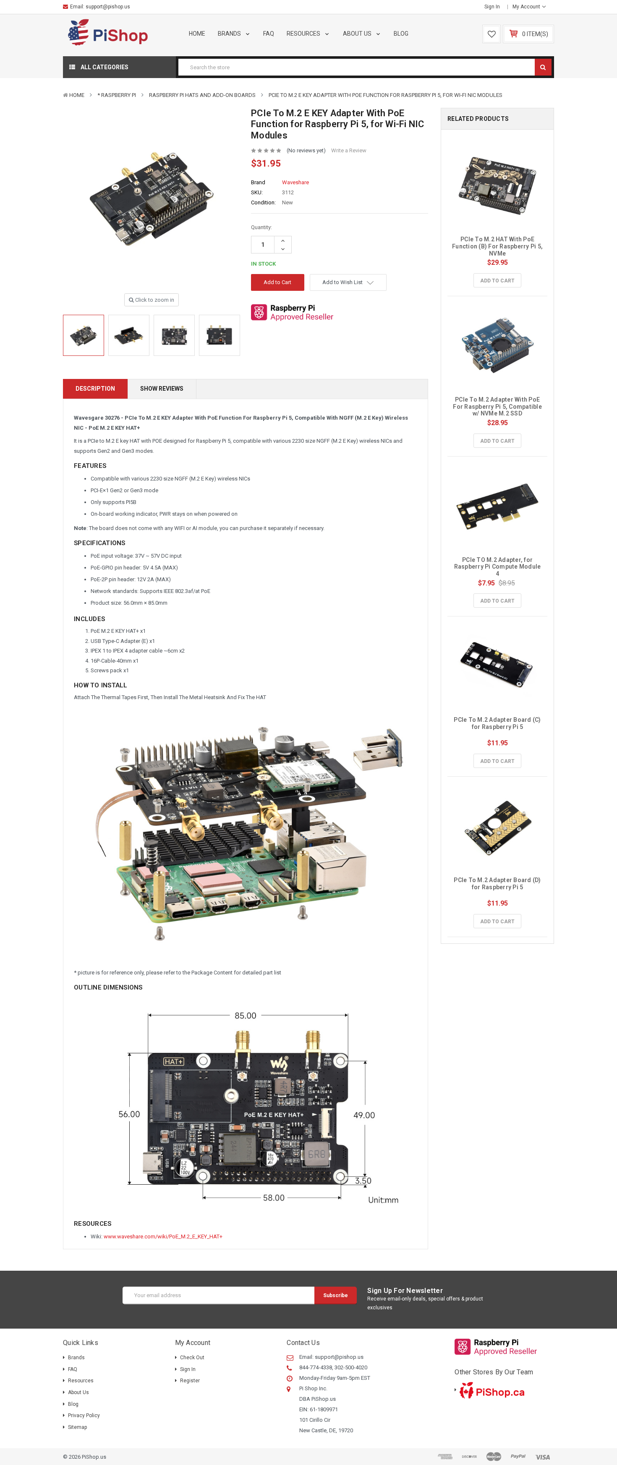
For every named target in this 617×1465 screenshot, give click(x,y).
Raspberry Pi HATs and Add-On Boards (202, 95)
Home (197, 33)
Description (95, 388)
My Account (526, 7)
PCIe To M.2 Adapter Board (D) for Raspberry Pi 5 (498, 883)
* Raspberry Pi (116, 95)
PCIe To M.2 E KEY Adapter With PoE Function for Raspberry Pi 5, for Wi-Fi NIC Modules (385, 95)
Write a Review (348, 150)
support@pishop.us (108, 7)
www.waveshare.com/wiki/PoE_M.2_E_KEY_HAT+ (163, 1236)
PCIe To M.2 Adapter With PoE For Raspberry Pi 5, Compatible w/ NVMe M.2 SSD (498, 406)
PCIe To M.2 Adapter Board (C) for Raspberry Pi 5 (498, 723)
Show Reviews (161, 388)
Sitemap (77, 1427)
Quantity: (261, 227)
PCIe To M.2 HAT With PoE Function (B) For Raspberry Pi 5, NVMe (498, 246)
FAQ (268, 33)
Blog (401, 33)
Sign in (492, 7)
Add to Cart (497, 281)
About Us (358, 33)
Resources (304, 33)
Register (190, 1381)
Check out (192, 1358)
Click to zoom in (154, 300)
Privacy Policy (84, 1415)
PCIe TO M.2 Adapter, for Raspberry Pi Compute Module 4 (498, 566)
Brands (230, 33)
